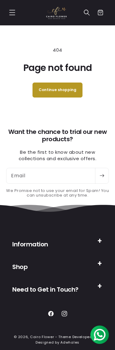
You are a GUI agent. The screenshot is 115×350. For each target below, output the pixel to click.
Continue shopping (57, 89)
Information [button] (30, 244)
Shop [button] (20, 267)
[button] (12, 12)
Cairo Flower (42, 336)
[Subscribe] (102, 176)
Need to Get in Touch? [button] (45, 289)
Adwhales (69, 342)
